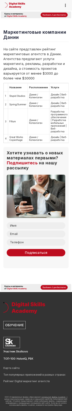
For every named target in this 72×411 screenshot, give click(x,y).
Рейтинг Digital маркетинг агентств (26, 381)
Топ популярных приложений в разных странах (34, 374)
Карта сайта (11, 368)
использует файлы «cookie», (54, 397)
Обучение (14, 325)
